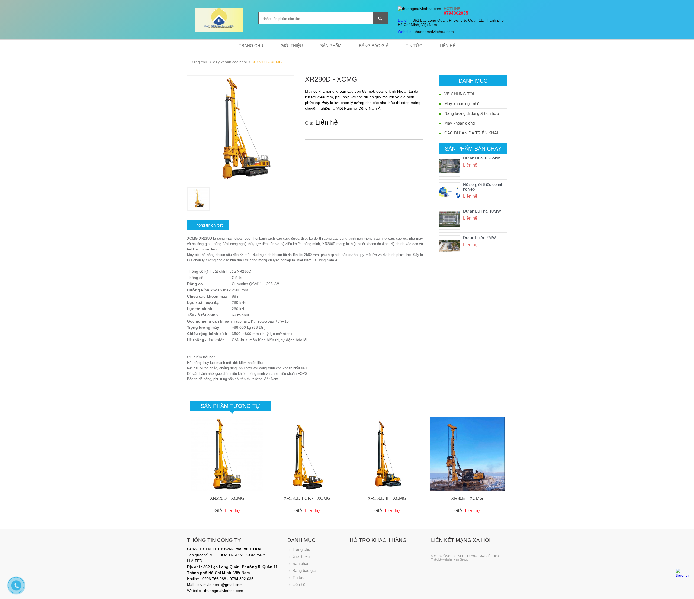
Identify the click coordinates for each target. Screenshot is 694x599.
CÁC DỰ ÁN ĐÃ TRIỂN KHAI (471, 133)
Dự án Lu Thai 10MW (482, 211)
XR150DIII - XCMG (387, 498)
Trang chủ (251, 45)
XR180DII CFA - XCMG (307, 498)
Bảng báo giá (373, 45)
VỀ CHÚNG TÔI (459, 94)
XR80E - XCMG (467, 498)
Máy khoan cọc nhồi (229, 62)
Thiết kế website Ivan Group (449, 559)
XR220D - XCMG (227, 498)
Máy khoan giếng (459, 123)
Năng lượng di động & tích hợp (471, 113)
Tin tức (414, 45)
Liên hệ (447, 45)
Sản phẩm (331, 45)
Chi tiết (227, 472)
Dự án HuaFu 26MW (481, 158)
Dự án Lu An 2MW (479, 237)
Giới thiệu (292, 45)
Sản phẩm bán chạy (473, 149)
